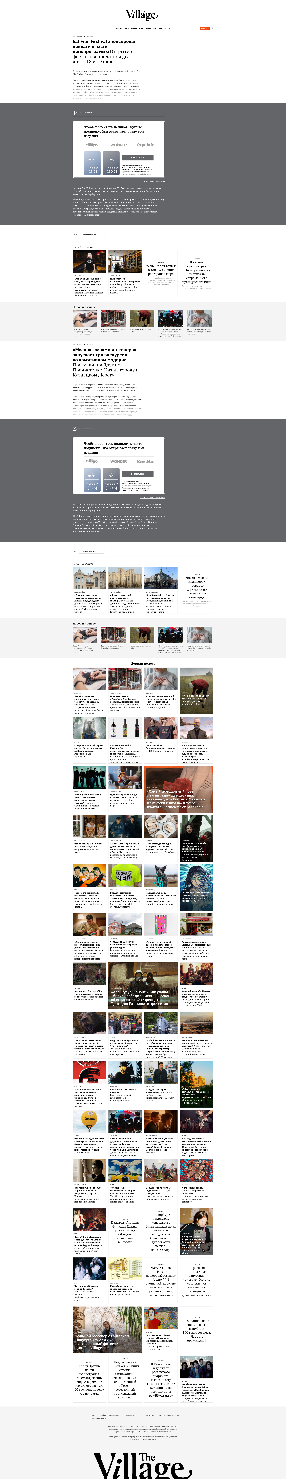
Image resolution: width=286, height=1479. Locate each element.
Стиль (161, 28)
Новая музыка (186, 840)
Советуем (149, 840)
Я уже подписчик (85, 112)
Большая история (153, 788)
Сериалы (77, 742)
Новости (80, 36)
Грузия (112, 1037)
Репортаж (77, 693)
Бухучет (113, 742)
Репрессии (78, 1086)
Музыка (77, 890)
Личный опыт (79, 275)
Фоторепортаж (116, 988)
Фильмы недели (116, 840)
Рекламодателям (98, 1418)
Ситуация (113, 890)
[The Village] (143, 16)
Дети (167, 28)
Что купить (150, 742)
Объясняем (185, 693)
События (149, 1332)
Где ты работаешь (152, 592)
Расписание (114, 1086)
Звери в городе (151, 890)
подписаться (137, 158)
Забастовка (114, 939)
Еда (154, 28)
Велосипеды (150, 1037)
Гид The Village (115, 275)
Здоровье (149, 693)
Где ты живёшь (79, 592)
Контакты (150, 1415)
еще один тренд (187, 1086)
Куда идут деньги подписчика (152, 181)
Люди (126, 28)
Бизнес (134, 28)
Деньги (76, 1135)
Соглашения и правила (169, 1415)
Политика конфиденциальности (104, 1415)
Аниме (184, 889)
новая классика (79, 791)
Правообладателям (132, 1415)
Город (119, 28)
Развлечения (145, 28)
